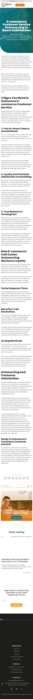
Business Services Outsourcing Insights (18, 36)
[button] (5, 478)
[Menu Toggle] (30, 5)
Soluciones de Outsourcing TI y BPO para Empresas (19, 38)
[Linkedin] (16, 688)
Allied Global (16, 646)
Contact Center (18, 38)
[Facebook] (11, 688)
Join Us (21, 1)
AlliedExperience (13, 1)
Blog (5, 36)
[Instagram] (21, 688)
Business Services (8, 38)
